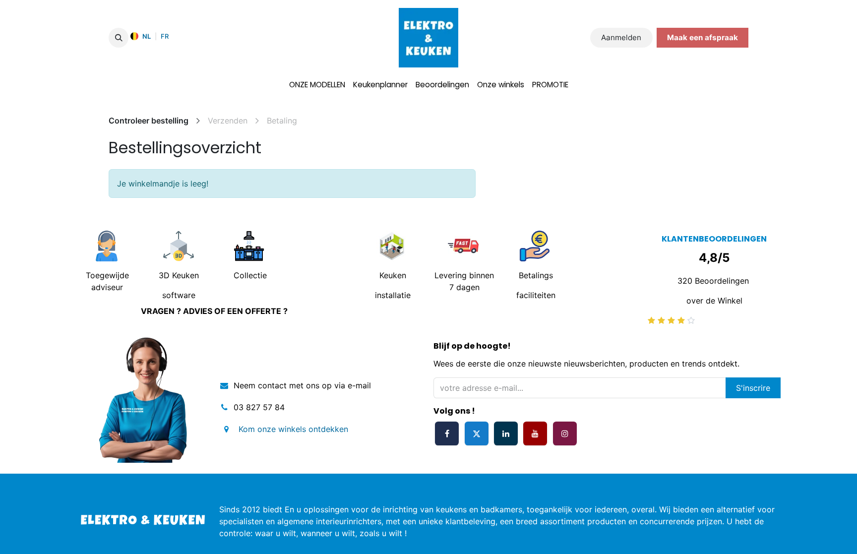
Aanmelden (621, 37)
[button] (118, 38)
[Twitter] (477, 433)
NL (146, 36)
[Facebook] (447, 433)
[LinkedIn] (506, 433)
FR (165, 36)
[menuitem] (317, 85)
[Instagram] (565, 433)
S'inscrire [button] (753, 388)
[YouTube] (535, 433)
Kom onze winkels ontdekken (288, 429)
